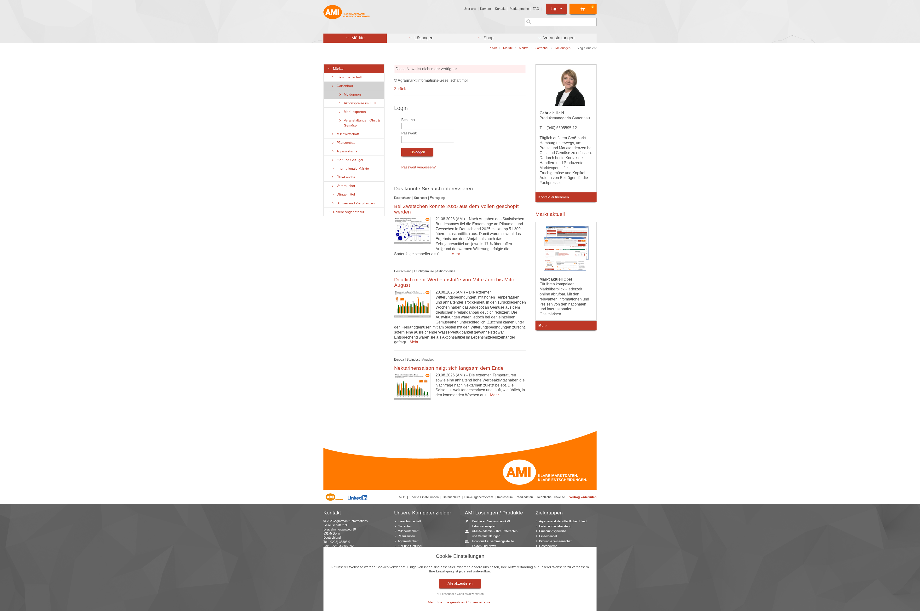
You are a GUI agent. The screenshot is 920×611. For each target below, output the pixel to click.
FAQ (536, 9)
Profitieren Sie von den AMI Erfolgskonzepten (491, 523)
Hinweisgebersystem (478, 497)
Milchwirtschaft (347, 134)
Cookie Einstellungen (424, 497)
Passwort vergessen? (418, 167)
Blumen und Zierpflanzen (355, 203)
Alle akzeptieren (460, 583)
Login (555, 9)
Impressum (505, 497)
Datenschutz (451, 497)
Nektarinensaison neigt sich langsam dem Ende (449, 368)
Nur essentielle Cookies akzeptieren (460, 594)
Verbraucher (345, 186)
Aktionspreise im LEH (359, 103)
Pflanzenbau (345, 142)
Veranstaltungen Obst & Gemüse (361, 123)
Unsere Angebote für (347, 212)
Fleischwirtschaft (348, 77)
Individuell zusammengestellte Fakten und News (493, 543)
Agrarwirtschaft (347, 151)
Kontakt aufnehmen (553, 197)
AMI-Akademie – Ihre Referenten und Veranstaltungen (495, 533)
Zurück (400, 89)
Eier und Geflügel (349, 160)
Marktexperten (354, 112)
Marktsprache (519, 9)
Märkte (337, 68)
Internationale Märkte (352, 168)
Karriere (485, 9)
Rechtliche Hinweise (551, 497)
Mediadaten (525, 497)
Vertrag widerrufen (583, 497)
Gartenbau (344, 86)
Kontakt (500, 9)
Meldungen (351, 94)
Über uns (470, 9)
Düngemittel (345, 194)
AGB (402, 497)
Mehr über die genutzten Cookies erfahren (460, 602)
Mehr (454, 254)
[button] (355, 38)
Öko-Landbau (346, 177)
